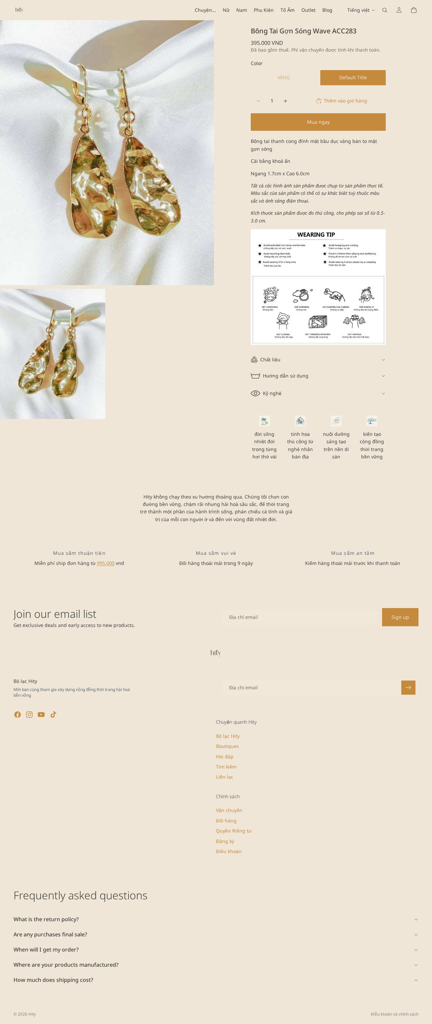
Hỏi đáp (225, 756)
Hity (32, 1014)
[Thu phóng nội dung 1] (107, 152)
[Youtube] (41, 715)
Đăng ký (225, 841)
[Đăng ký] (408, 688)
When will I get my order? (46, 949)
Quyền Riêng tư (233, 831)
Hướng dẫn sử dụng (285, 375)
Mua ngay (318, 122)
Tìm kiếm (226, 766)
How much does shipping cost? (53, 980)
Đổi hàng (226, 820)
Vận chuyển (229, 810)
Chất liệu (270, 359)
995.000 (105, 563)
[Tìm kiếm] (384, 10)
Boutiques (227, 746)
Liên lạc (224, 777)
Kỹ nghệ (272, 393)
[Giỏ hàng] (413, 10)
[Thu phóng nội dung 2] (52, 354)
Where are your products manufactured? (66, 964)
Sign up (400, 617)
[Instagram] (29, 715)
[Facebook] (18, 715)
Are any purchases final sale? (50, 934)
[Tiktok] (53, 715)
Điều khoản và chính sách (394, 1014)
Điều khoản (229, 851)
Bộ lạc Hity (228, 736)
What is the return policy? (46, 919)
